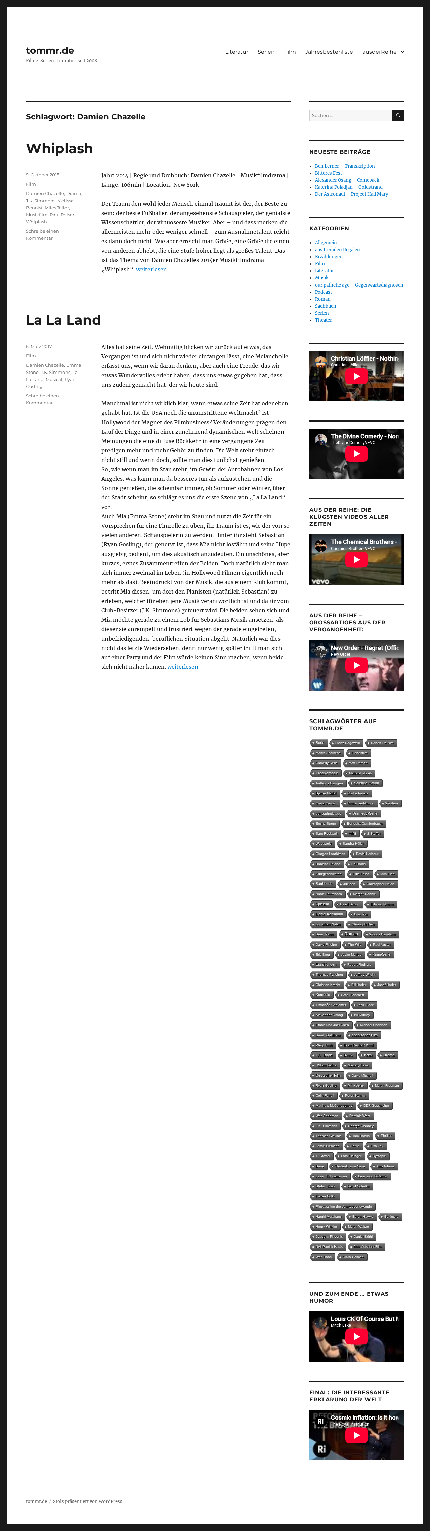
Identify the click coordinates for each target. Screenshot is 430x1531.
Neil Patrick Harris (329, 1247)
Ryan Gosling (326, 1085)
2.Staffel (373, 833)
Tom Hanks (361, 1136)
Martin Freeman (387, 1085)
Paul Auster (382, 944)
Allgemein (326, 243)
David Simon (349, 904)
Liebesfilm (359, 753)
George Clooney (361, 1126)
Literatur (236, 52)
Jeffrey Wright (364, 974)
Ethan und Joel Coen (332, 1025)
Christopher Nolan (380, 884)
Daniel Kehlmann (329, 914)
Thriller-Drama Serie (350, 1166)
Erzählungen (329, 257)
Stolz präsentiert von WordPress (87, 1501)
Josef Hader (386, 985)
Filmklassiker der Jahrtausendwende (344, 1206)
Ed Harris (358, 864)
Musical (54, 379)
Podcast (323, 292)
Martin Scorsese (328, 753)
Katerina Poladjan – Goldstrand (349, 187)
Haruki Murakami (328, 1216)
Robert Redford (359, 964)
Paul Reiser (62, 214)
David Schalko (358, 1186)
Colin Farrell (325, 1095)
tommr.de (50, 50)
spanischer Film (365, 1035)
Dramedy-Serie (364, 813)
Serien (266, 52)
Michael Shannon (373, 1025)
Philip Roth (324, 1045)
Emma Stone (326, 823)
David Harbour (367, 854)
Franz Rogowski (347, 743)
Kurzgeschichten (329, 874)
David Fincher (326, 944)
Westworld (324, 843)
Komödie (323, 995)
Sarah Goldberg (328, 1035)
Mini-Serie (356, 1085)
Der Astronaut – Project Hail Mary (351, 194)
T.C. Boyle (324, 1055)
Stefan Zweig (326, 1186)
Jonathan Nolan (328, 924)
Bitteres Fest (328, 173)
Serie (320, 743)
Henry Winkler (326, 1226)
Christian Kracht (328, 985)
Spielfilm (322, 904)
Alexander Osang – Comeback (347, 180)
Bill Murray (362, 1015)
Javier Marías (351, 954)
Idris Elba (387, 874)
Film (290, 52)
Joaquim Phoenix (329, 1236)
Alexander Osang (329, 1015)
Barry (320, 1166)
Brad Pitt (361, 914)
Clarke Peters (357, 793)
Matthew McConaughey (334, 1105)
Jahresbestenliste (329, 52)
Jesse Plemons (327, 1146)
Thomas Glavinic (328, 1136)
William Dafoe (326, 1065)
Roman (323, 299)
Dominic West (359, 1116)
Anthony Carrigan (329, 783)
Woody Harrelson (382, 934)
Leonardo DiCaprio (372, 1176)
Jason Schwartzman (331, 1176)
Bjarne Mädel (326, 793)
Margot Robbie (364, 894)
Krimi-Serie (381, 954)
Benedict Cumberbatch (365, 823)
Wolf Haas (324, 1257)
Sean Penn (325, 934)
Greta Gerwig (326, 803)
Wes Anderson (327, 1116)
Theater (323, 320)
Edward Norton (382, 904)
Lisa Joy (377, 1146)
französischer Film (367, 1247)
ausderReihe (379, 52)
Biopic (348, 1055)
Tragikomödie (327, 773)
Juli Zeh (349, 884)
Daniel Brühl (363, 1236)
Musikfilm (37, 214)
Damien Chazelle (45, 193)
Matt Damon (358, 763)
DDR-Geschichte (376, 1105)
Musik (322, 278)
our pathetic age (328, 813)
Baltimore (391, 1216)
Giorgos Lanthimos (330, 854)
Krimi (368, 1055)
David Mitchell (362, 1075)
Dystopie (379, 1156)
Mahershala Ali (360, 773)
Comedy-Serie (327, 763)
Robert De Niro (382, 743)
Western (391, 803)
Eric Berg (323, 954)
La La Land (63, 320)
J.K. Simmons (40, 200)
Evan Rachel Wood (359, 1045)
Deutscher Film (328, 1075)
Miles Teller (57, 207)
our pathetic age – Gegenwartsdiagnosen (359, 285)
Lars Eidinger (351, 1156)
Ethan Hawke (362, 1216)
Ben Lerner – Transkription (345, 166)
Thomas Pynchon (329, 974)
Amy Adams (385, 1166)
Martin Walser (358, 1226)
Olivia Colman (353, 1257)
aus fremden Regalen (337, 250)
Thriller (386, 1136)
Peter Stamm (355, 1095)
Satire (354, 1146)
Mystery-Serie (358, 1065)
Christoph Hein (363, 924)
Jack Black (365, 1005)
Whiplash (59, 148)
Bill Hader (358, 985)
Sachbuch (325, 306)
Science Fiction (366, 783)
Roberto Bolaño (328, 864)
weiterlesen (151, 269)
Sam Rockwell (326, 833)
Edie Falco (361, 874)
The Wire (355, 944)
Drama (73, 193)
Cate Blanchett (352, 995)
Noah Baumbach (329, 894)
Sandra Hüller (353, 843)
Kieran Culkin (326, 1196)
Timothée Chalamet (331, 1005)
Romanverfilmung (360, 803)
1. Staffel (323, 1156)
